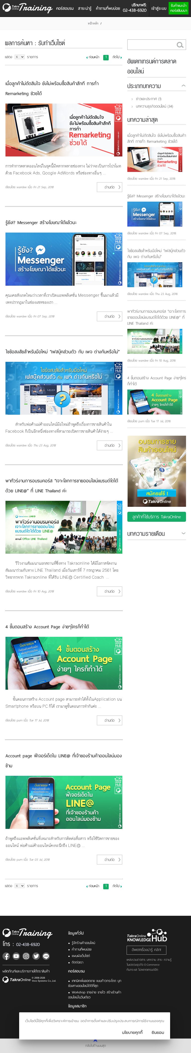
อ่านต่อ (109, 187)
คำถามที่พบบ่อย (108, 8)
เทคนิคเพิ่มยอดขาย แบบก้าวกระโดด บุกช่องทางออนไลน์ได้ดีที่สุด (94, 983)
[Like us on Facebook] (6, 956)
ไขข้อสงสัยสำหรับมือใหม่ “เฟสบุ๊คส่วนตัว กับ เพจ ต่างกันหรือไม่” (62, 352)
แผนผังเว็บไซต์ (81, 956)
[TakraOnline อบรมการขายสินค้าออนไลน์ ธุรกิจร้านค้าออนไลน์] (30, 933)
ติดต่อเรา (77, 962)
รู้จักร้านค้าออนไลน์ (83, 943)
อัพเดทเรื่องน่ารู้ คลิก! (146, 949)
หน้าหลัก (93, 23)
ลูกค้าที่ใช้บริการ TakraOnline (157, 517)
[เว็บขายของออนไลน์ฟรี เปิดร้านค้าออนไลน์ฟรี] (16, 980)
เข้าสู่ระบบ (158, 8)
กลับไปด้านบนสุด (95, 1045)
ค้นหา (180, 44)
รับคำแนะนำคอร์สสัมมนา (178, 8)
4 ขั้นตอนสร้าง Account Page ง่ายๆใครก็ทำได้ (47, 627)
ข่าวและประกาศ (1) (148, 99)
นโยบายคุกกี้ (132, 1033)
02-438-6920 (28, 944)
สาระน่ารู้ (85, 8)
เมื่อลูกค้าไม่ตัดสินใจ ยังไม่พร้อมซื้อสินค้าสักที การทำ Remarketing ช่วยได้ (156, 138)
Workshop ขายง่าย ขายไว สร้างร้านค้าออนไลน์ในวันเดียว (94, 994)
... (104, 173)
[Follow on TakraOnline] (26, 956)
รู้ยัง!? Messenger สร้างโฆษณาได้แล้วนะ (41, 222)
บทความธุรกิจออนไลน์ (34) (154, 106)
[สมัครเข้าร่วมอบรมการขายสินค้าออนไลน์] (156, 493)
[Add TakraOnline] (46, 956)
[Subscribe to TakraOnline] (16, 956)
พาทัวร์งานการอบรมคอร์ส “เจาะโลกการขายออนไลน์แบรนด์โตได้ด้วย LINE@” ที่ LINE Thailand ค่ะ (156, 317)
